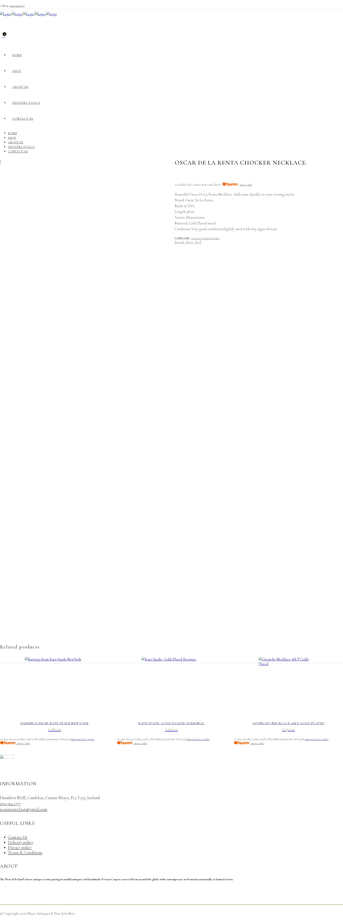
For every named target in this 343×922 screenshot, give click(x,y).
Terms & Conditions (25, 852)
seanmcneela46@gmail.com (23, 809)
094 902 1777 (17, 6)
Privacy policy (20, 847)
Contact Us (17, 837)
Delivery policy (20, 842)
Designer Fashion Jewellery (205, 238)
